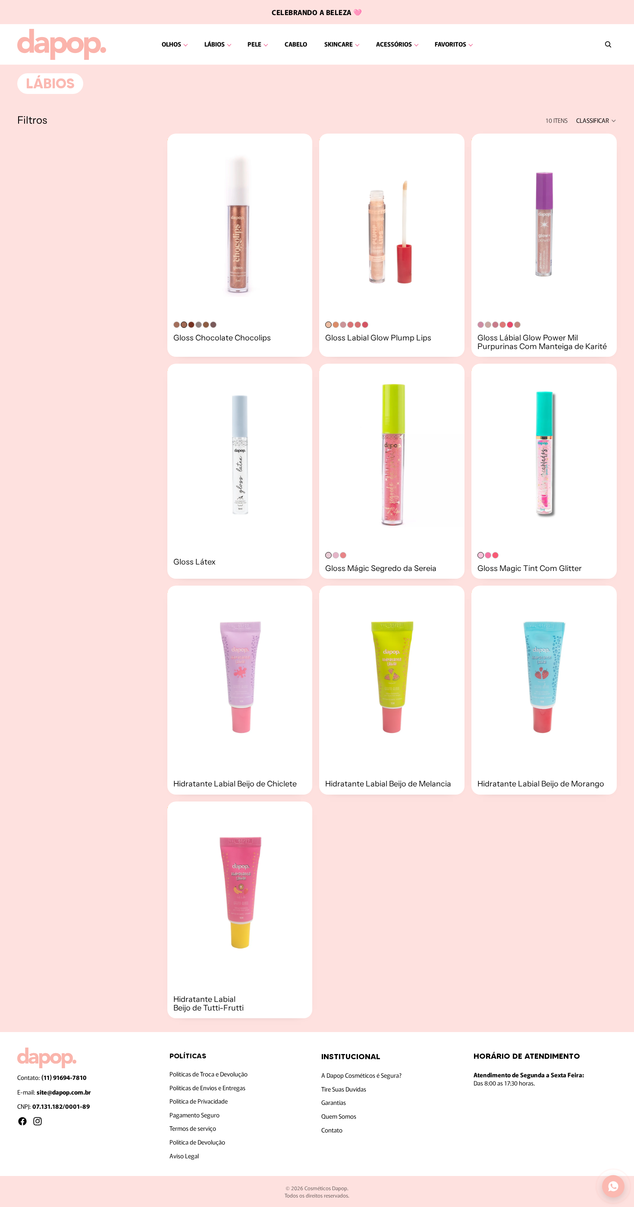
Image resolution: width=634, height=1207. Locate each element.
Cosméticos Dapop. (326, 1187)
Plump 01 (328, 324)
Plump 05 (358, 324)
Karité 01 (480, 324)
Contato (331, 1130)
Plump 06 (365, 324)
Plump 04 (350, 324)
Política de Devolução (197, 1142)
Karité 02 (488, 324)
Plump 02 (336, 324)
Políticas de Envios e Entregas (207, 1087)
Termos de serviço (192, 1128)
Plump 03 (343, 324)
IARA (336, 555)
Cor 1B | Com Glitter (198, 324)
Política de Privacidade (198, 1101)
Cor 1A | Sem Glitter (176, 324)
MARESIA (328, 555)
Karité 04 (502, 324)
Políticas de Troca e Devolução (208, 1074)
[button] (596, 120)
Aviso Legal (184, 1155)
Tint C (495, 555)
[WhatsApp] (613, 1186)
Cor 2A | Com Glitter (184, 324)
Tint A (480, 555)
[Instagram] (37, 1121)
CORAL (343, 555)
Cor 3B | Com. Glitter (213, 324)
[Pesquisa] (608, 44)
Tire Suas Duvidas (343, 1089)
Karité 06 (517, 324)
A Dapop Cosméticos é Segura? (361, 1075)
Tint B (488, 555)
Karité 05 (510, 324)
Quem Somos (338, 1116)
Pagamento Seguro (194, 1114)
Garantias (333, 1102)
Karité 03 (495, 324)
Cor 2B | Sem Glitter (206, 324)
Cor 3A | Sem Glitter (191, 324)
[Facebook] (22, 1121)
